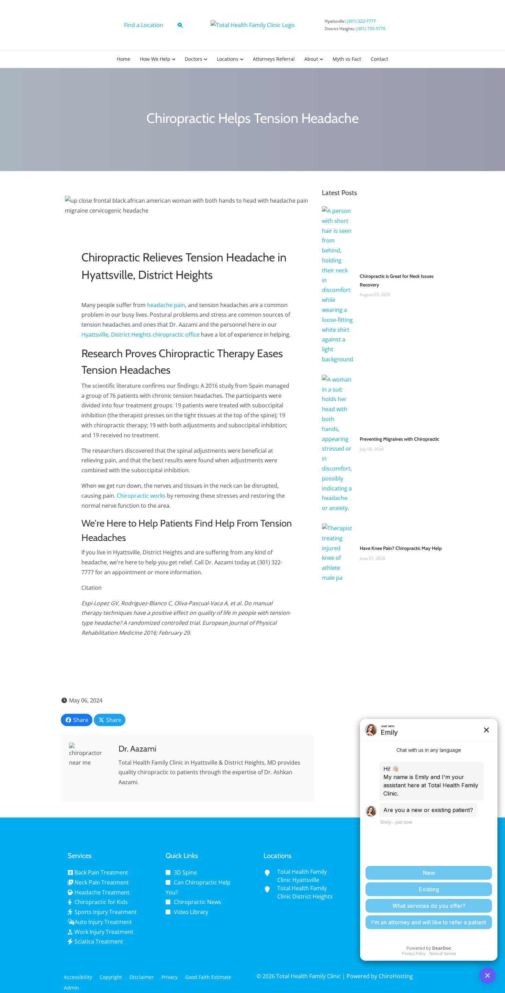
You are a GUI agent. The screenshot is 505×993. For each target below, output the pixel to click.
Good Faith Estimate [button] (208, 977)
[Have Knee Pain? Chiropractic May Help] (337, 552)
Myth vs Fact (347, 59)
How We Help (155, 59)
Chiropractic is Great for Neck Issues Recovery (397, 280)
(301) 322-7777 (361, 21)
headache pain (166, 305)
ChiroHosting (396, 976)
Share (80, 720)
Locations (227, 59)
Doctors (193, 59)
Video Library (191, 912)
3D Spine (185, 872)
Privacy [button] (169, 977)
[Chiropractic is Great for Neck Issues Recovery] (337, 285)
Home (123, 59)
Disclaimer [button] (142, 977)
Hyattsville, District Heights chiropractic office (140, 334)
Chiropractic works (141, 495)
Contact (379, 59)
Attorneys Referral (274, 59)
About (311, 59)
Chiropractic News (197, 902)
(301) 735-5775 (370, 29)
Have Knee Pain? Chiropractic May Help (401, 548)
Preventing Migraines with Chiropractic (399, 439)
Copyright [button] (111, 977)
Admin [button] (71, 987)
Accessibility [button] (78, 977)
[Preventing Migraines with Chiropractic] (337, 443)
